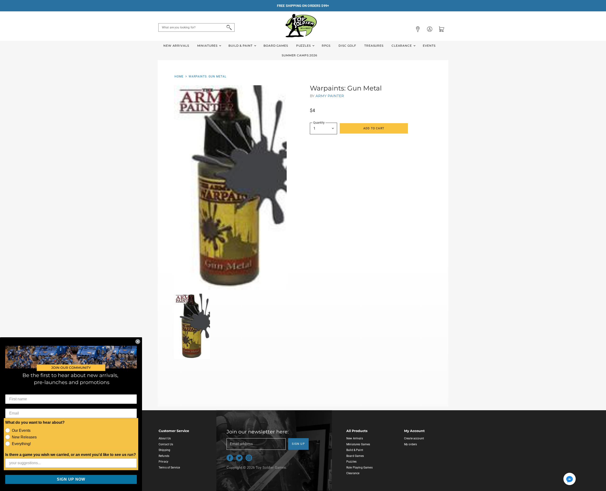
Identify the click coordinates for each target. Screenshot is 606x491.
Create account (414, 438)
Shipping (164, 450)
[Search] (228, 27)
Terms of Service (169, 467)
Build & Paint (241, 45)
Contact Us (166, 444)
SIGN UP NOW (71, 479)
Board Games (275, 45)
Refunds (164, 456)
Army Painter (330, 96)
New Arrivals (176, 45)
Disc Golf (347, 45)
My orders (410, 444)
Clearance (402, 45)
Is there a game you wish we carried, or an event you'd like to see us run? (70, 455)
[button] (569, 479)
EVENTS (429, 45)
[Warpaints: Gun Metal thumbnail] (192, 326)
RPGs (326, 45)
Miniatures (207, 45)
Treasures (373, 45)
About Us (165, 438)
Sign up (298, 444)
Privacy (163, 461)
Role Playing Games (359, 467)
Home (178, 76)
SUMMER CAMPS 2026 (299, 55)
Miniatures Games (358, 444)
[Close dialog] (137, 341)
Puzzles (304, 45)
